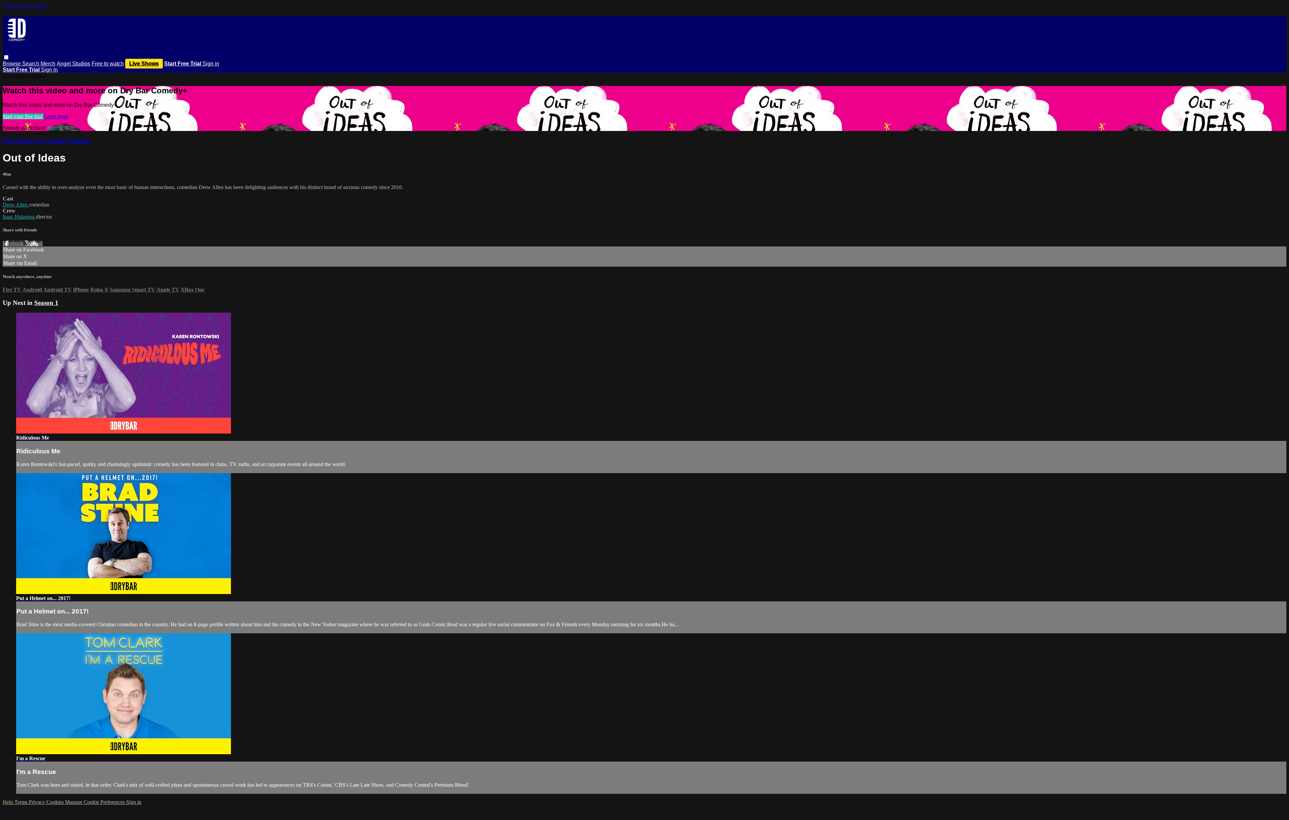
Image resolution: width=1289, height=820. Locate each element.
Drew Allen (16, 205)
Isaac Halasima (19, 217)
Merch (48, 63)
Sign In (49, 70)
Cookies (55, 802)
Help (8, 802)
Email (36, 243)
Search (31, 63)
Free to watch (108, 63)
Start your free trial (23, 116)
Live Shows (144, 63)
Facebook (14, 243)
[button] (6, 57)
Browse (12, 63)
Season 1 (46, 302)
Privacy (37, 802)
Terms (21, 802)
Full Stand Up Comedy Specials (46, 140)
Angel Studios (73, 63)
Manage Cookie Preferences (95, 802)
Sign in (210, 63)
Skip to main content (24, 5)
